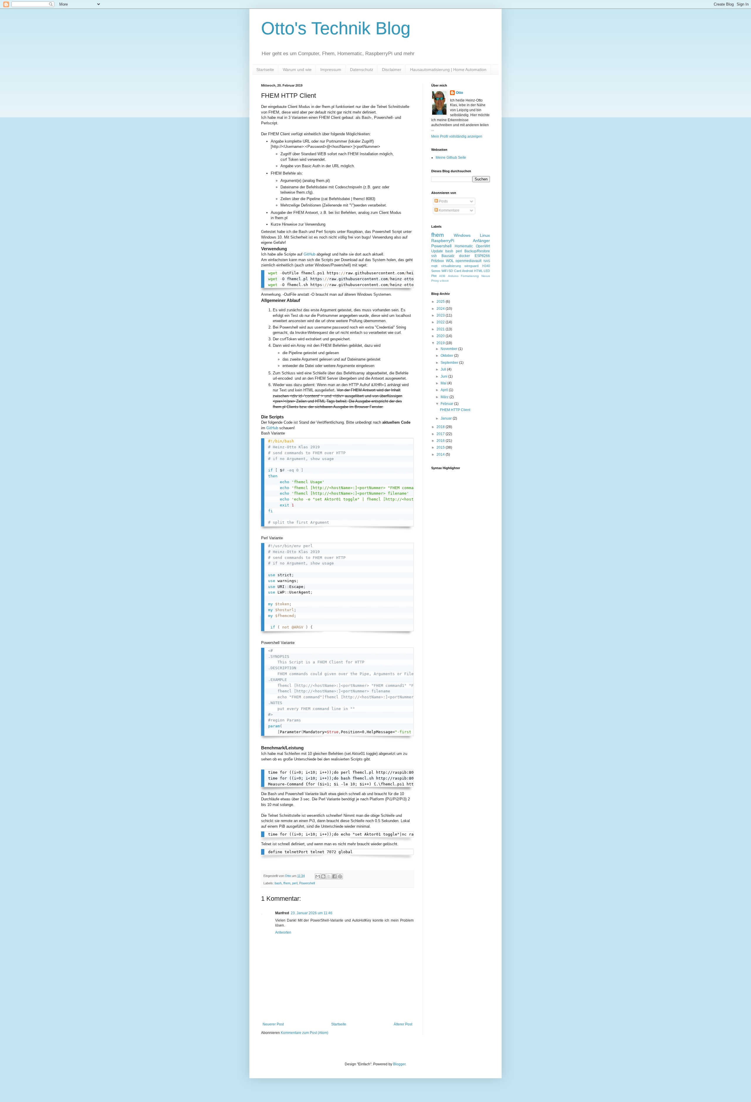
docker (464, 256)
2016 (441, 441)
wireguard (471, 266)
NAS (486, 261)
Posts (443, 201)
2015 (441, 447)
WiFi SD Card (451, 271)
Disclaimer (391, 69)
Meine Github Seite (451, 158)
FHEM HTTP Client (455, 410)
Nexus (485, 276)
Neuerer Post (273, 1024)
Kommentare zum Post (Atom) (304, 1033)
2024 (441, 309)
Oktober (447, 356)
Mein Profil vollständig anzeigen (456, 136)
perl (294, 883)
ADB (442, 276)
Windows (462, 235)
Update (437, 251)
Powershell (307, 883)
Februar (447, 404)
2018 (441, 427)
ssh (434, 256)
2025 (441, 302)
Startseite (265, 69)
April (445, 390)
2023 (441, 315)
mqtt (434, 266)
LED (487, 271)
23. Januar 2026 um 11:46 (311, 913)
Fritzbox (437, 261)
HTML (478, 271)
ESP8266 (482, 256)
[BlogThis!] (323, 876)
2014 (441, 454)
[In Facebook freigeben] (334, 876)
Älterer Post (403, 1024)
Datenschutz (361, 69)
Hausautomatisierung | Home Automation (448, 69)
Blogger (399, 1064)
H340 (486, 266)
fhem (286, 883)
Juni (444, 376)
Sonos (435, 271)
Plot (434, 276)
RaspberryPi (442, 240)
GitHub (310, 254)
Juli (444, 369)
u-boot (444, 280)
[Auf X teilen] (329, 876)
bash (278, 883)
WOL (450, 261)
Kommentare (448, 210)
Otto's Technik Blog (335, 28)
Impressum (330, 69)
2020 (441, 336)
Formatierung (470, 276)
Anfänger (481, 240)
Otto (459, 93)
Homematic (464, 246)
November (449, 349)
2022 (441, 322)
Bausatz (448, 256)
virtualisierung (451, 266)
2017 (441, 434)
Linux (485, 235)
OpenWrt (483, 246)
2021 (441, 329)
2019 (441, 343)
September (450, 363)
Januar (447, 418)
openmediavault (468, 261)
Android (467, 271)
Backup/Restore (477, 251)
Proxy (435, 280)
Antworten (283, 932)
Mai (444, 383)
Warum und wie (297, 69)
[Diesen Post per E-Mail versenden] (318, 876)
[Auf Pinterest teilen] (340, 876)
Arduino (453, 276)
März (445, 397)
